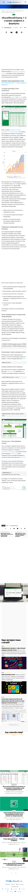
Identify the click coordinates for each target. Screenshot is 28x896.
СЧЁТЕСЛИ (10, 371)
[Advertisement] (14, 52)
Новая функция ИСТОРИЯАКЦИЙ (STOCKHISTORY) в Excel (14, 864)
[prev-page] (11, 873)
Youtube (19, 891)
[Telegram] (16, 32)
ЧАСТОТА (22, 457)
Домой (3, 11)
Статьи (7, 11)
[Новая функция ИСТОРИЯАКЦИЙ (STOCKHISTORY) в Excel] (14, 855)
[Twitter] (21, 528)
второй (21, 97)
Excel (11, 11)
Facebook (7, 889)
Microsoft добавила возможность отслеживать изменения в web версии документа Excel (14, 788)
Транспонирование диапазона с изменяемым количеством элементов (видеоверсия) (14, 814)
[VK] (11, 32)
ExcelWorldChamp (14, 525)
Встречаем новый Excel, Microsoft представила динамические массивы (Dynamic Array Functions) (13, 701)
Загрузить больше (13, 724)
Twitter (11, 891)
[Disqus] (14, 560)
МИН (23, 358)
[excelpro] (14, 593)
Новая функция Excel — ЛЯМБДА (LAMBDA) (14, 839)
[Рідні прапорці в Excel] (14, 687)
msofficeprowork (8, 27)
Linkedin (15, 889)
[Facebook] (6, 32)
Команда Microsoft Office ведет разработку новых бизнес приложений (7, 535)
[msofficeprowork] (3, 27)
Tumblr (23, 889)
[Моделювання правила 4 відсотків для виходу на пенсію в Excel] (14, 663)
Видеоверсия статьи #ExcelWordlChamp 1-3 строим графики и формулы (20, 535)
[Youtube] (15, 891)
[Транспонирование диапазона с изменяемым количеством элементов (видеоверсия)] (14, 804)
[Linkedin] (11, 889)
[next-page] (15, 873)
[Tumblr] (20, 889)
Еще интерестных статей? (11, 641)
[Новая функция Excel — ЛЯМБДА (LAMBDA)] (14, 830)
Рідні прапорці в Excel (8, 674)
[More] (21, 32)
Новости (14, 784)
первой (13, 97)
